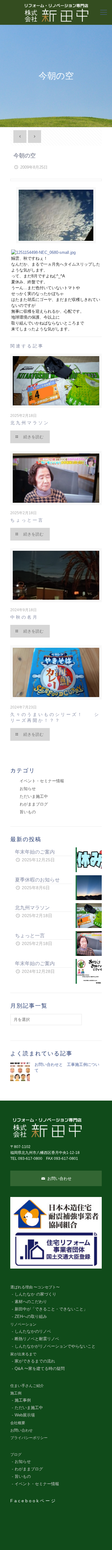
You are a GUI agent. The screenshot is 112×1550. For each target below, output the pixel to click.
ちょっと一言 (27, 520)
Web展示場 (25, 1415)
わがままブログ (34, 804)
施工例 (15, 1393)
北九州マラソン (29, 422)
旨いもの (28, 812)
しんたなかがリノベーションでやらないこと (55, 1346)
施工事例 (23, 1400)
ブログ (15, 1454)
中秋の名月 (24, 617)
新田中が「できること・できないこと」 (51, 1309)
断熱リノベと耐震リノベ (37, 1339)
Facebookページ (33, 1500)
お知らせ (28, 788)
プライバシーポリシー (29, 1438)
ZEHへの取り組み (31, 1316)
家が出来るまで (23, 1354)
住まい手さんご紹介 (27, 1386)
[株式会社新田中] (56, 12)
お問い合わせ (59, 1178)
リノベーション (23, 1324)
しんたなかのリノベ (33, 1331)
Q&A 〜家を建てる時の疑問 (40, 1369)
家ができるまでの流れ (35, 1361)
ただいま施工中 (34, 796)
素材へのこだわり (31, 1302)
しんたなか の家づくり (35, 1294)
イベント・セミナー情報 (42, 781)
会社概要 (17, 1423)
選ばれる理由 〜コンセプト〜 (35, 1287)
